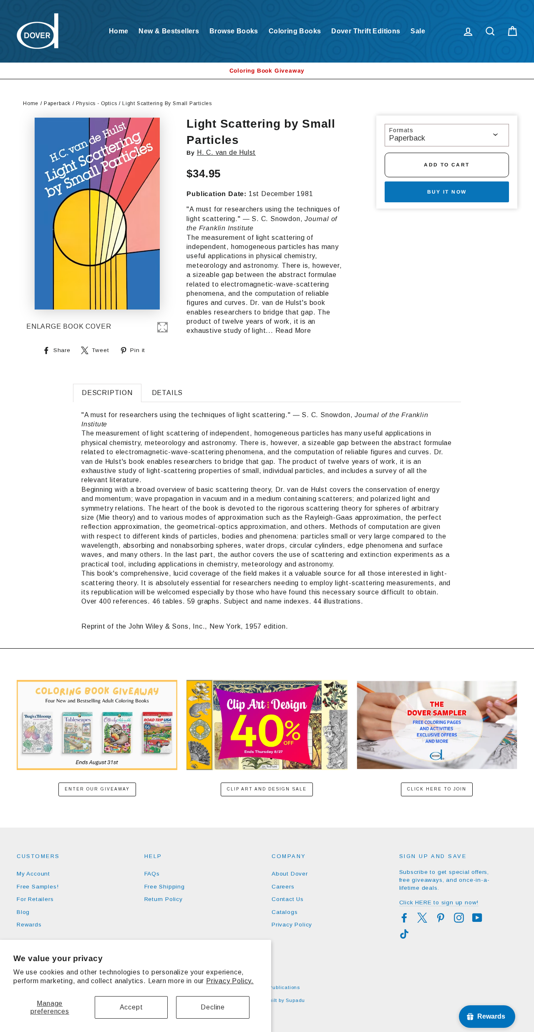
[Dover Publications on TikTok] (404, 934)
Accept (131, 1007)
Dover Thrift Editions (365, 31)
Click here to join (436, 789)
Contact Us (288, 899)
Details (167, 392)
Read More (293, 330)
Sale (418, 31)
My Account (33, 874)
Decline (213, 1007)
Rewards (29, 924)
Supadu (295, 1000)
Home (118, 31)
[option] (267, 71)
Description (107, 392)
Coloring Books (295, 31)
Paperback (57, 103)
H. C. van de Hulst (226, 152)
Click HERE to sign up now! (439, 902)
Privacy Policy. (230, 980)
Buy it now (447, 192)
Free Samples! (37, 886)
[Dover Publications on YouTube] (477, 918)
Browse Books (233, 31)
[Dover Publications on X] (422, 918)
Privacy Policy (292, 924)
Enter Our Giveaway (97, 789)
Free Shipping (164, 886)
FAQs (152, 874)
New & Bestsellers (169, 31)
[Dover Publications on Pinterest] (441, 918)
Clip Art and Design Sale (267, 789)
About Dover (290, 874)
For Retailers (35, 899)
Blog (23, 912)
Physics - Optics (96, 103)
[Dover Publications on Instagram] (459, 918)
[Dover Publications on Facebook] (404, 918)
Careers (283, 886)
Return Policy (163, 899)
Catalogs (284, 912)
